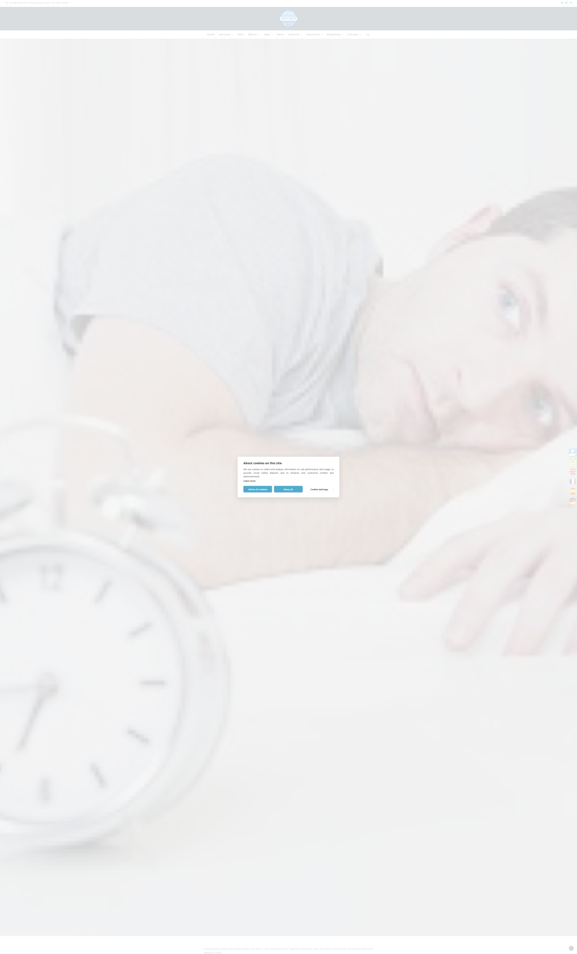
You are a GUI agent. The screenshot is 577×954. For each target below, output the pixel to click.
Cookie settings (319, 489)
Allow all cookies (257, 489)
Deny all (288, 489)
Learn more (249, 480)
